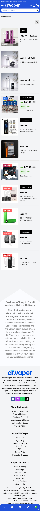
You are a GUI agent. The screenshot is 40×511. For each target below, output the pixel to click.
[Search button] (37, 10)
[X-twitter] (27, 399)
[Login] (34, 5)
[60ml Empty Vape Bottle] (10, 82)
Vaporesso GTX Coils (26, 111)
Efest (23, 30)
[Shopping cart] (37, 5)
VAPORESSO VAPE (27, 97)
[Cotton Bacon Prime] (10, 171)
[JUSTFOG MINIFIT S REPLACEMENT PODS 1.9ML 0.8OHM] (10, 194)
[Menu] (2, 5)
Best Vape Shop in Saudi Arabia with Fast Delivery (20, 304)
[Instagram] (17, 399)
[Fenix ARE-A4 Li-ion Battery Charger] (10, 149)
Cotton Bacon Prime (26, 176)
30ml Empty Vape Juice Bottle (29, 62)
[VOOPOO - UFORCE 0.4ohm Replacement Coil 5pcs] (10, 127)
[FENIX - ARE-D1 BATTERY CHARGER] (10, 261)
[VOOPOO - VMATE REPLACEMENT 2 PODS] (10, 239)
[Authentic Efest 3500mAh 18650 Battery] (10, 37)
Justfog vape (26, 187)
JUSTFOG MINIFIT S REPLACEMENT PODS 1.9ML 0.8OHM (29, 199)
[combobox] (19, 10)
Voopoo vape (26, 120)
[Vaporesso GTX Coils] (10, 104)
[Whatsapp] (22, 399)
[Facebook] (13, 399)
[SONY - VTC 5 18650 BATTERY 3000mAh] (10, 216)
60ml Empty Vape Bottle (27, 84)
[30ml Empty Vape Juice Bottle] (10, 59)
